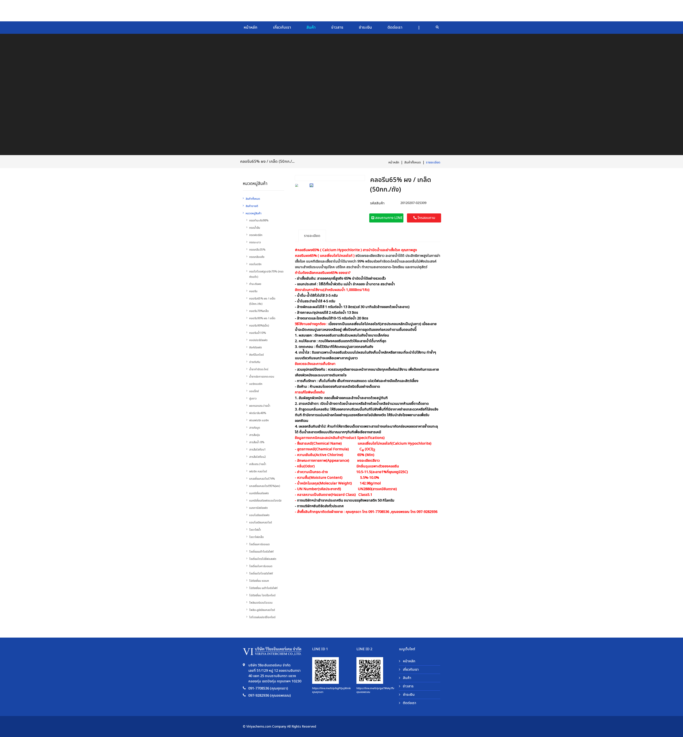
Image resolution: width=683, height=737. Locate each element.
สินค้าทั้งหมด (412, 162)
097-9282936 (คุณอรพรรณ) (269, 695)
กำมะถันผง (255, 284)
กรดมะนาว (255, 242)
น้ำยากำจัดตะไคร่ (258, 369)
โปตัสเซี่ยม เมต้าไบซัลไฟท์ (263, 588)
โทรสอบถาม (426, 218)
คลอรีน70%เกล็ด (259, 311)
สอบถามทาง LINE (388, 218)
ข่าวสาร (337, 27)
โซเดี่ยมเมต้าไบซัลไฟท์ (261, 552)
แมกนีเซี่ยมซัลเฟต (259, 493)
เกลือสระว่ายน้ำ (257, 464)
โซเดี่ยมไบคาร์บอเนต (260, 566)
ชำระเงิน (365, 27)
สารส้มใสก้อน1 (257, 449)
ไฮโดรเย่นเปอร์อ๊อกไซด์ (262, 617)
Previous (298, 177)
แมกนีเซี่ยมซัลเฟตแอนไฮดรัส (265, 501)
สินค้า (311, 27)
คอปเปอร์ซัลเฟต (258, 340)
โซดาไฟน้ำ (255, 530)
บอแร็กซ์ (254, 391)
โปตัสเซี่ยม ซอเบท (259, 581)
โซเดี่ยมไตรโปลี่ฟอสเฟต (262, 559)
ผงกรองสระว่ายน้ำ (259, 406)
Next (361, 177)
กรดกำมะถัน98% (258, 220)
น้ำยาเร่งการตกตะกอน (261, 377)
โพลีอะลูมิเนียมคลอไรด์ (262, 610)
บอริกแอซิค (255, 384)
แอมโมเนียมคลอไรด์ (260, 522)
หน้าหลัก (250, 27)
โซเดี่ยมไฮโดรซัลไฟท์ (261, 573)
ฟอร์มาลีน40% (257, 413)
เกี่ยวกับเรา (282, 27)
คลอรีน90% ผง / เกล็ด (262, 318)
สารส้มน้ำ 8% (256, 442)
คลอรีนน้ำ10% (257, 333)
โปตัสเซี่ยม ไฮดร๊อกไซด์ (262, 595)
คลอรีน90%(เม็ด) (259, 326)
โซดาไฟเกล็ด (256, 537)
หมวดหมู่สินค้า (253, 213)
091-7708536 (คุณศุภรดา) (268, 688)
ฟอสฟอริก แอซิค (259, 420)
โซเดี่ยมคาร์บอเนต (259, 544)
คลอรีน (253, 291)
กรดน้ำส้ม (254, 228)
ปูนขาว (253, 398)
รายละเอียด (433, 162)
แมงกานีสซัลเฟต (258, 508)
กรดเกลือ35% (257, 250)
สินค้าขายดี (252, 206)
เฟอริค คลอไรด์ (258, 471)
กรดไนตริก (255, 264)
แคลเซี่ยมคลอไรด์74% (262, 479)
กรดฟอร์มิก (255, 235)
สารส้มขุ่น (254, 435)
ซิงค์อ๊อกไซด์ (256, 355)
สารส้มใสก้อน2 (257, 457)
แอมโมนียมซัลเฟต (259, 515)
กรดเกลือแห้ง (256, 257)
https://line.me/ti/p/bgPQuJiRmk (331, 688)
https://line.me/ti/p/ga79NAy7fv (375, 688)
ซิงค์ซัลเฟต (255, 347)
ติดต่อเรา (395, 27)
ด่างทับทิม (254, 362)
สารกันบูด (254, 428)
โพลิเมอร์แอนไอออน (260, 603)
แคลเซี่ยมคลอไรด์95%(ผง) (264, 486)
